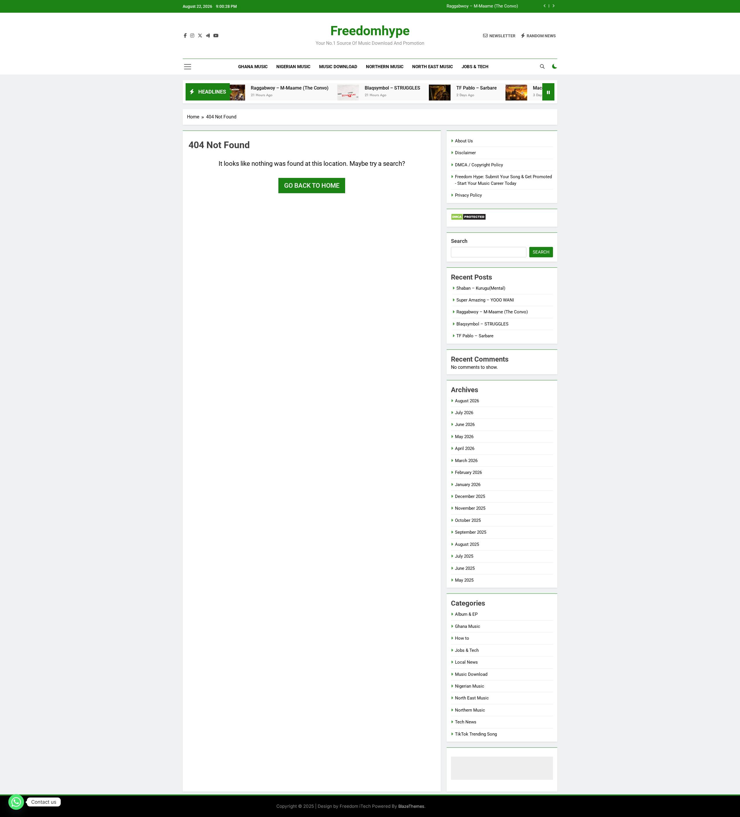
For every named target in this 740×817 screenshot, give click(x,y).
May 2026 (464, 436)
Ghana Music (253, 66)
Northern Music (385, 66)
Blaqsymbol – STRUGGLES (371, 88)
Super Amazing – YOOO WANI (485, 300)
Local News (466, 662)
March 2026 (466, 460)
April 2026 (464, 448)
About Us (464, 141)
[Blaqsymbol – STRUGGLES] (326, 95)
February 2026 (468, 472)
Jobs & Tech (475, 66)
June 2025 (465, 568)
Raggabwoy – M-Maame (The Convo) (482, 6)
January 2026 (467, 484)
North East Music (432, 66)
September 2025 (470, 532)
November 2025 (470, 508)
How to (462, 638)
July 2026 (464, 412)
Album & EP (466, 614)
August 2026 (467, 400)
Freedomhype (370, 30)
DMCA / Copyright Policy (479, 165)
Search (459, 241)
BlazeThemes (411, 806)
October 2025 (468, 520)
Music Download (338, 66)
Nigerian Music (293, 66)
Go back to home (311, 185)
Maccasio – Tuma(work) (536, 88)
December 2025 (470, 496)
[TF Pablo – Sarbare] (418, 95)
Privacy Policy (468, 195)
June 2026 (465, 424)
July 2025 (464, 556)
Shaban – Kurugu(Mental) (480, 288)
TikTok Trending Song (476, 734)
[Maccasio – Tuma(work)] (495, 95)
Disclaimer (465, 152)
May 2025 (464, 580)
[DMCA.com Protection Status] (468, 219)
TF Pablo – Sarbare (455, 88)
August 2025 (467, 544)
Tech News (465, 722)
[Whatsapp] (16, 802)
